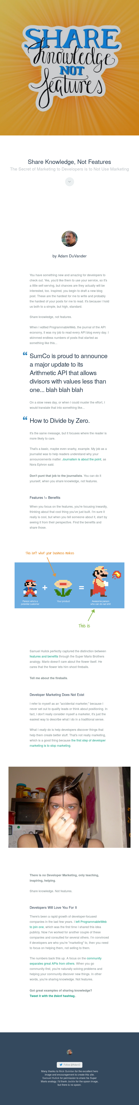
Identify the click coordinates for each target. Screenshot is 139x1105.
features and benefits (44, 656)
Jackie (71, 1081)
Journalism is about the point (81, 459)
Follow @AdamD (71, 1064)
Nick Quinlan (66, 1071)
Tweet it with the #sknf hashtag (52, 996)
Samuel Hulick (50, 1078)
